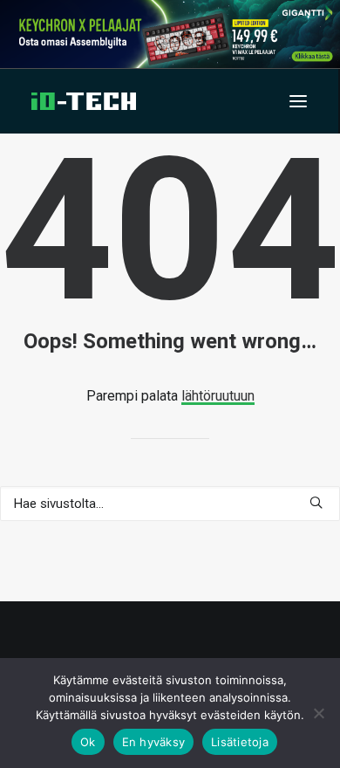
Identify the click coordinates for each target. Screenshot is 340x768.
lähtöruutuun (218, 395)
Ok (88, 742)
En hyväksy (154, 742)
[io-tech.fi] (83, 101)
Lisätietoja (240, 742)
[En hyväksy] (318, 713)
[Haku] (170, 503)
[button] (298, 101)
